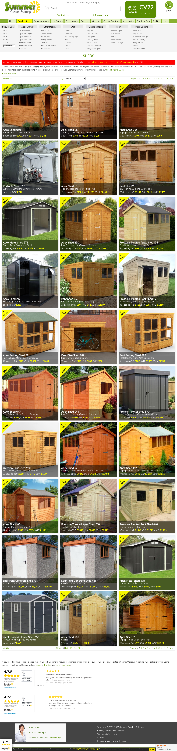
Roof (118, 27)
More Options (142, 27)
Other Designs (50, 27)
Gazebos (85, 21)
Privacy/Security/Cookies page (86, 749)
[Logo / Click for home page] (22, 7)
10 (159, 78)
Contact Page (55, 737)
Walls (73, 27)
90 (71, 648)
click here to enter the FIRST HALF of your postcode (112, 62)
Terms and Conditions (107, 734)
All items (82, 648)
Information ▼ (101, 15)
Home (12, 21)
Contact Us (63, 15)
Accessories (128, 21)
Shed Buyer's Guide (115, 70)
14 (170, 78)
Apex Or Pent (27, 27)
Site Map (101, 737)
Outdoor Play (143, 21)
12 (164, 78)
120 (75, 648)
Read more (10, 73)
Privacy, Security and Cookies (110, 730)
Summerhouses (41, 21)
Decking (156, 21)
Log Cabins (57, 21)
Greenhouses (71, 21)
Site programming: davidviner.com (112, 741)
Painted (47, 665)
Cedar (38, 665)
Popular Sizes (8, 27)
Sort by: (59, 78)
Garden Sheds (24, 21)
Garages (96, 21)
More (165, 21)
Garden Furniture (111, 21)
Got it (152, 749)
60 (67, 648)
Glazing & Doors (95, 27)
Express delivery (62, 665)
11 (161, 78)
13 (167, 78)
